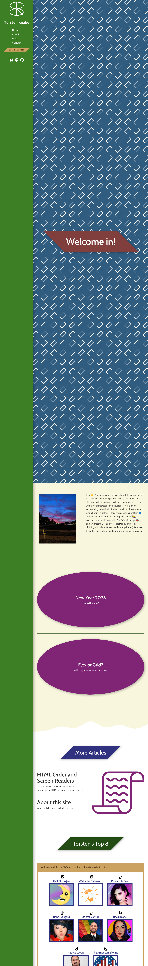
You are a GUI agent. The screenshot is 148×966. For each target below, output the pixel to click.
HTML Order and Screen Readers (57, 777)
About (15, 34)
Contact (16, 42)
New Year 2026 (91, 597)
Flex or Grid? (90, 665)
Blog (14, 38)
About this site (54, 802)
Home (15, 30)
